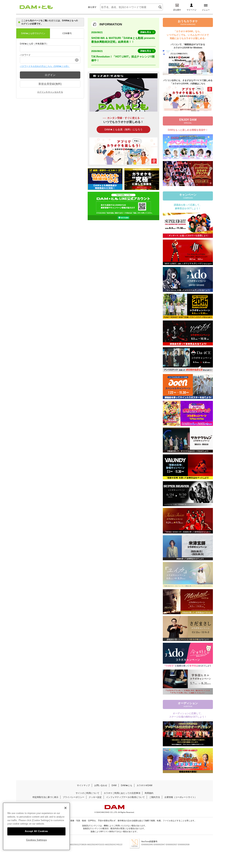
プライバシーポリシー (73, 797)
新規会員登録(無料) (50, 83)
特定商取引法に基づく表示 (45, 797)
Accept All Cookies (36, 831)
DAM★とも (126, 785)
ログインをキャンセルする (50, 92)
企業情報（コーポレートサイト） (180, 797)
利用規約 (149, 793)
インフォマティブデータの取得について (125, 797)
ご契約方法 (154, 797)
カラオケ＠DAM (144, 785)
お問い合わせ (100, 785)
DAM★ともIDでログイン (33, 33)
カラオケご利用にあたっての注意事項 (122, 793)
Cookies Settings (36, 840)
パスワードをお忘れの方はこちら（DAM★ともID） (45, 66)
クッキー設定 (95, 797)
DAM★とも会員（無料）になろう (123, 129)
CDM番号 (67, 33)
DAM (114, 785)
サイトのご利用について (87, 793)
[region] (36, 826)
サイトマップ (83, 785)
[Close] (65, 808)
